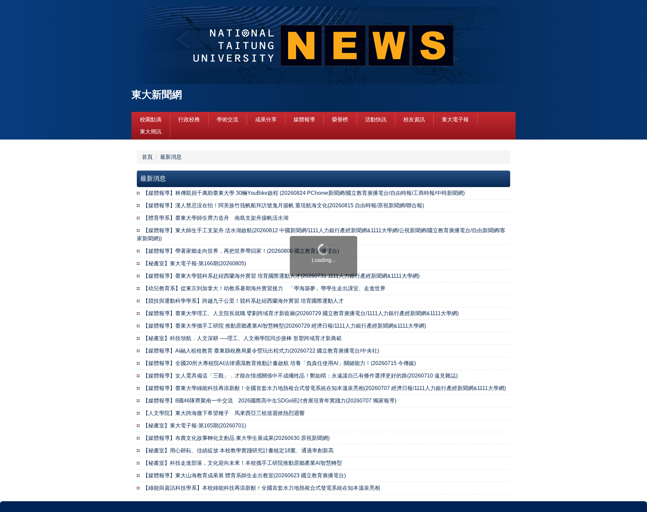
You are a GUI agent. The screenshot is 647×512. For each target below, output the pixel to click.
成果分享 (266, 119)
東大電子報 (455, 119)
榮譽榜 (340, 119)
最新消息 (171, 157)
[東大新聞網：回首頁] (323, 46)
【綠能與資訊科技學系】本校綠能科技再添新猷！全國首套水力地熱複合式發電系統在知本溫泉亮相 (261, 488)
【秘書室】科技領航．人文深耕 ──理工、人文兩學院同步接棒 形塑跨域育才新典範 (242, 338)
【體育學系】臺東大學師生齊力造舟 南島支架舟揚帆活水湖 (215, 218)
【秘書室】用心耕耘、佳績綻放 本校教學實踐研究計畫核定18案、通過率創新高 (238, 450)
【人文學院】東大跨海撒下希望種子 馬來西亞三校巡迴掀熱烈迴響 (224, 413)
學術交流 (227, 119)
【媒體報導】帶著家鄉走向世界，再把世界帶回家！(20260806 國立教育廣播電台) (241, 251)
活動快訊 (376, 119)
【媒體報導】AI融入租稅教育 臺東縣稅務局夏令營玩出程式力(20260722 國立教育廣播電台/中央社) (261, 351)
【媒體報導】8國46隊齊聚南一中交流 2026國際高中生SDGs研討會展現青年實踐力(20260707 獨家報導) (269, 400)
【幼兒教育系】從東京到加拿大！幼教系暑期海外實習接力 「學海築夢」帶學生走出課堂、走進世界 (264, 288)
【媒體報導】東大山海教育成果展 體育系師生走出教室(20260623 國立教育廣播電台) (244, 475)
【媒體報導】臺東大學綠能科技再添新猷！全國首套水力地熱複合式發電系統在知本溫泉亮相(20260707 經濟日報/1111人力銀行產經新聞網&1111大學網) (324, 388)
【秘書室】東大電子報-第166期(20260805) (194, 263)
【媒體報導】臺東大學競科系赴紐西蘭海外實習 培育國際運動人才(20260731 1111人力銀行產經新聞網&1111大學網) (281, 276)
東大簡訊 (150, 131)
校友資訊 (414, 119)
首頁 (147, 157)
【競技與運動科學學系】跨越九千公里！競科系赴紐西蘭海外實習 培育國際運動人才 (243, 301)
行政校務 (189, 119)
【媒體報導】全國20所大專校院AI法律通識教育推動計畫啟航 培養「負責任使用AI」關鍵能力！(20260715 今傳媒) (279, 363)
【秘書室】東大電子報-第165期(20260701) (194, 425)
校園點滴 (150, 119)
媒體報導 (304, 119)
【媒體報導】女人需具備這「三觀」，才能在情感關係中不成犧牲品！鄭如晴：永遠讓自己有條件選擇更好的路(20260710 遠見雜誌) (300, 376)
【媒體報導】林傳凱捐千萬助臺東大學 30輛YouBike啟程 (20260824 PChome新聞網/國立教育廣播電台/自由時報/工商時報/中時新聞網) (304, 193)
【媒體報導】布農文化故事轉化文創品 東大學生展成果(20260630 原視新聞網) (236, 438)
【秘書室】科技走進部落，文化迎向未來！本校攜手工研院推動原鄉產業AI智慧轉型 (242, 463)
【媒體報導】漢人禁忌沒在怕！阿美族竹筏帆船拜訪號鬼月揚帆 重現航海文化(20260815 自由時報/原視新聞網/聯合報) (283, 205)
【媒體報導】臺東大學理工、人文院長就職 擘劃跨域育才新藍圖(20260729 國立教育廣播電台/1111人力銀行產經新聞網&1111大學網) (301, 313)
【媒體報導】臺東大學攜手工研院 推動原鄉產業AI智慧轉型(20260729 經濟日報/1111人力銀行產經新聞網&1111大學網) (284, 326)
